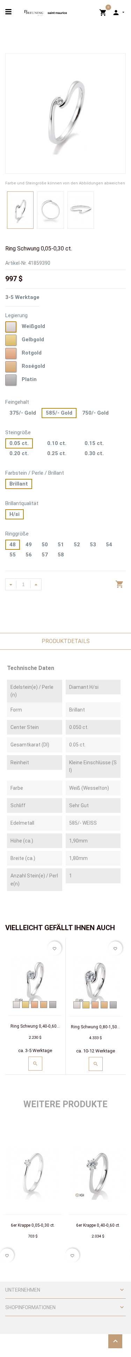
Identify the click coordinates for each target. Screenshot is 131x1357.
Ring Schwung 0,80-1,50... (95, 1026)
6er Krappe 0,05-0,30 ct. (33, 1225)
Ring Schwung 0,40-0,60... (35, 1026)
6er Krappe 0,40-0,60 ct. (98, 1225)
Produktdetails (66, 641)
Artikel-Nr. (16, 263)
